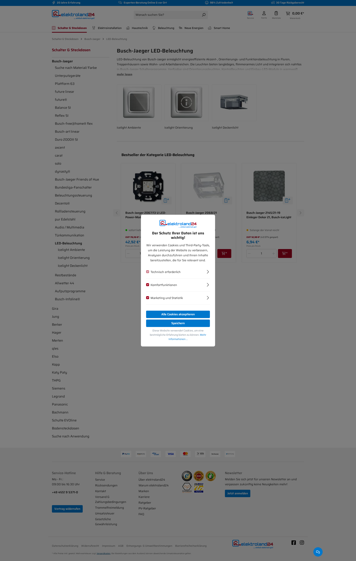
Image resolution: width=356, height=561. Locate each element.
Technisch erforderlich (166, 272)
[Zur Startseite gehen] (178, 224)
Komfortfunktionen (164, 285)
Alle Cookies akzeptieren (178, 314)
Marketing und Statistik (167, 298)
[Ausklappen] (208, 271)
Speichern (178, 323)
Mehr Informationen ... (187, 337)
